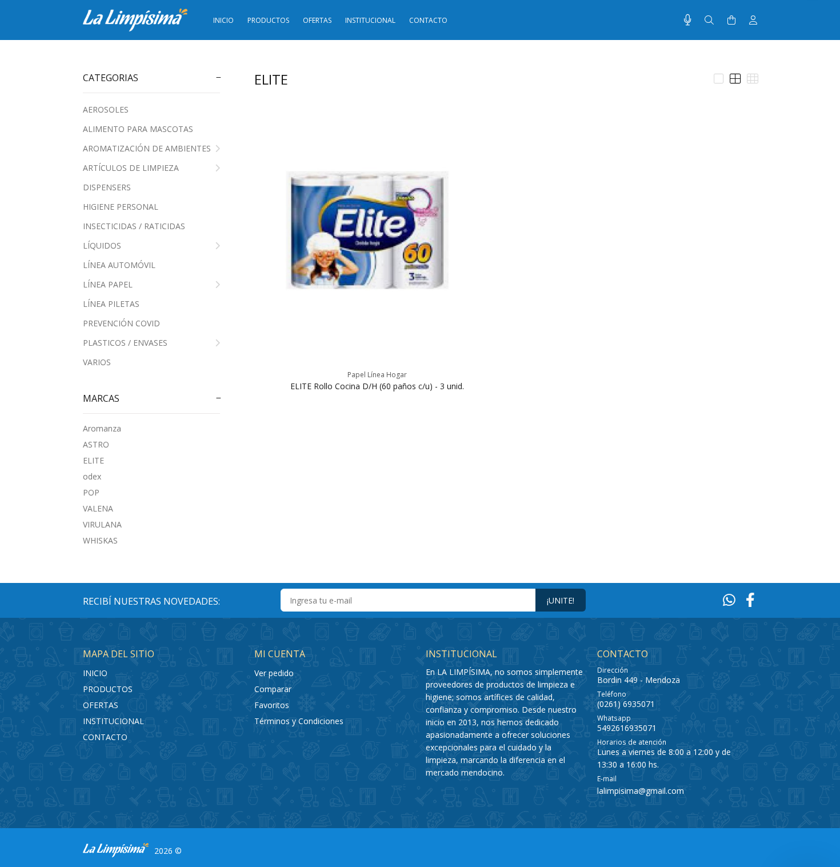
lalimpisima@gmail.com (640, 790)
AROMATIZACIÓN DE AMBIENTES (147, 148)
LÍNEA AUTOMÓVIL (119, 264)
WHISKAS (100, 540)
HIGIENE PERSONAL (120, 206)
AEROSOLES (106, 109)
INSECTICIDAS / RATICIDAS (134, 226)
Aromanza (102, 428)
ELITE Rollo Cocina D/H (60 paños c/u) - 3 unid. (377, 386)
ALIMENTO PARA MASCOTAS (138, 128)
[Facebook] (750, 600)
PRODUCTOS (108, 689)
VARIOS (97, 362)
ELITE (93, 460)
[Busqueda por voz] (688, 20)
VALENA (98, 508)
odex (92, 476)
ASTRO (96, 444)
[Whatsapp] (729, 600)
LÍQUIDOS (102, 245)
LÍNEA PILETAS (111, 303)
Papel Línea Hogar (377, 374)
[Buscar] (709, 20)
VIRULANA (102, 524)
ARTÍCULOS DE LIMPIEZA (131, 167)
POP (91, 492)
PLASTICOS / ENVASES (125, 342)
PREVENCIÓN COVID (121, 323)
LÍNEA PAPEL (108, 284)
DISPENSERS (107, 187)
